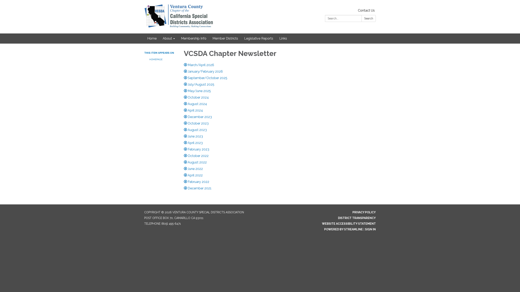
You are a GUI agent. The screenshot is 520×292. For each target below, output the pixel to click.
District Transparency (357, 218)
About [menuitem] (167, 38)
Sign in (370, 229)
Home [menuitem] (152, 38)
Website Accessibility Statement (349, 223)
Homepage (155, 59)
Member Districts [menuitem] (225, 38)
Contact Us (366, 10)
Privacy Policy (364, 212)
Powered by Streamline (343, 229)
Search (368, 18)
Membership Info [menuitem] (193, 38)
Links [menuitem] (283, 38)
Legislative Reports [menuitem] (258, 38)
